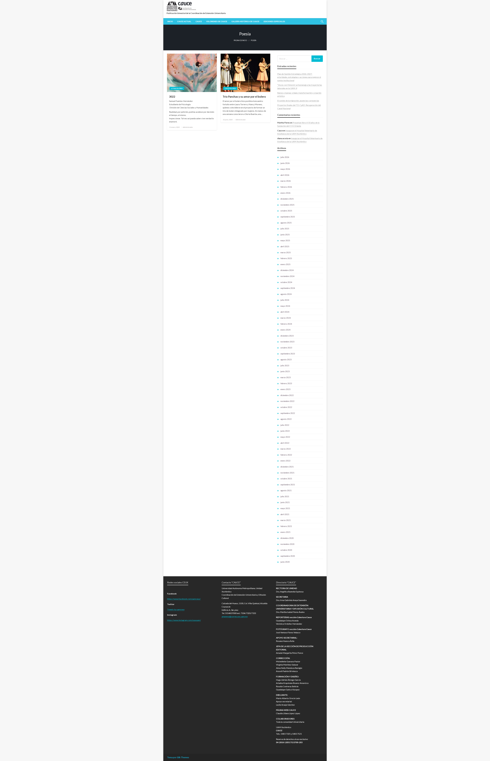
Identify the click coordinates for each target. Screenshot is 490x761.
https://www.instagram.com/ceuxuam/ (184, 620)
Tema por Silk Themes (178, 757)
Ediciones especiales (274, 21)
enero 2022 (285, 461)
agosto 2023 (286, 359)
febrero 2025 (286, 258)
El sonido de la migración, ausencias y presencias (298, 100)
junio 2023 (285, 371)
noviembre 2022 (287, 401)
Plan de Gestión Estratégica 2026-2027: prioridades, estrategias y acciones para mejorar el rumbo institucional (299, 77)
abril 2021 (284, 514)
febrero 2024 (286, 324)
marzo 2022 (285, 449)
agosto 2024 (286, 294)
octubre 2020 (286, 550)
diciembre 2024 (287, 270)
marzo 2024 (285, 318)
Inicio (170, 21)
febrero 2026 (286, 187)
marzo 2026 (285, 181)
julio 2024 (284, 300)
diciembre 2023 (287, 336)
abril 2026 (284, 175)
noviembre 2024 (287, 276)
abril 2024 (284, 312)
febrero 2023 (286, 383)
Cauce (199, 21)
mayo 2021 (285, 508)
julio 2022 (284, 425)
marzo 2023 (285, 377)
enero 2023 (285, 389)
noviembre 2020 (287, 544)
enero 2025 (285, 264)
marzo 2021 (285, 520)
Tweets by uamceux (176, 609)
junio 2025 (285, 234)
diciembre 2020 (287, 538)
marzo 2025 (285, 252)
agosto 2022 (286, 419)
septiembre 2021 (287, 484)
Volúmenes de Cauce (216, 21)
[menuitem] (170, 21)
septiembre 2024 (287, 288)
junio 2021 (285, 502)
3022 (172, 96)
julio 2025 (284, 228)
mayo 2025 (285, 240)
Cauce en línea (230, 88)
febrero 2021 (286, 526)
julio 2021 (284, 496)
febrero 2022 (286, 455)
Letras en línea (177, 88)
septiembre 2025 (287, 217)
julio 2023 (284, 365)
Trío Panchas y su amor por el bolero (244, 96)
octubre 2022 (286, 407)
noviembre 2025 (287, 205)
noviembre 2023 (287, 341)
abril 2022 (284, 443)
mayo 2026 (285, 169)
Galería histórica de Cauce (245, 21)
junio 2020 (285, 562)
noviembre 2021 (287, 473)
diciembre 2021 (287, 467)
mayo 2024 (285, 306)
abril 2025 (284, 246)
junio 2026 (285, 163)
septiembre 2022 (287, 413)
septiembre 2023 (287, 353)
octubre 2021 (286, 478)
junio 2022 (285, 431)
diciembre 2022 (287, 395)
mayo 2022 (285, 437)
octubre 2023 (286, 347)
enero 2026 (285, 193)
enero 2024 (285, 330)
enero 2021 (285, 532)
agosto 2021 (286, 490)
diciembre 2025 (287, 199)
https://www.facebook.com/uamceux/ (184, 599)
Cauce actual (184, 21)
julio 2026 (284, 157)
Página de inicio (240, 40)
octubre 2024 (286, 282)
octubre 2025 (286, 211)
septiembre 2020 (287, 556)
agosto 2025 (286, 223)
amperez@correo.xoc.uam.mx (235, 616)
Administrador (188, 127)
